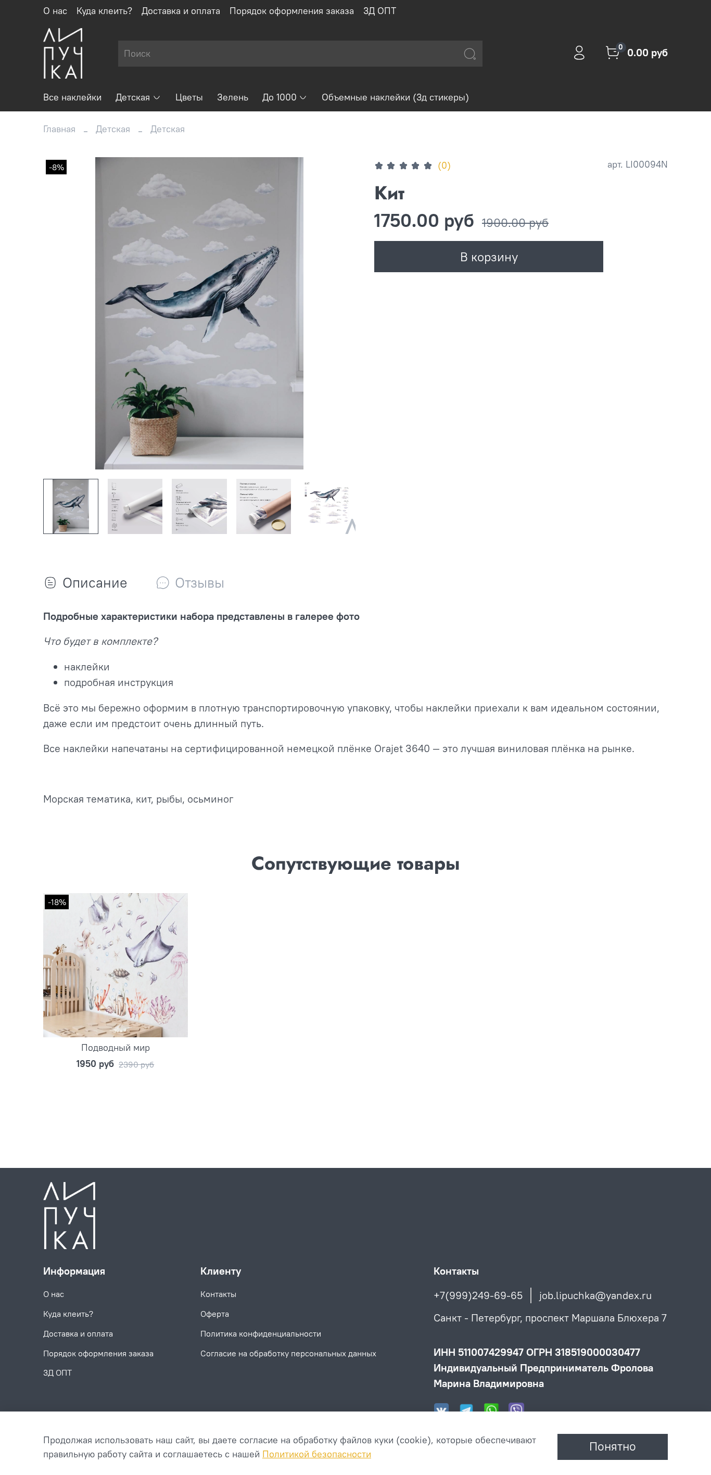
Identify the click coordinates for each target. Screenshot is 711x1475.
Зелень (232, 97)
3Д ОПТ (379, 11)
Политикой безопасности (316, 1454)
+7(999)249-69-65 (478, 1295)
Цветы (189, 97)
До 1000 (279, 97)
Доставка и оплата (181, 11)
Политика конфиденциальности (260, 1333)
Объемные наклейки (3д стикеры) (395, 97)
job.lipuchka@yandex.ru (595, 1295)
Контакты (218, 1294)
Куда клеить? (104, 11)
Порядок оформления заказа (292, 11)
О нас (55, 11)
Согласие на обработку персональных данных (288, 1353)
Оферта (214, 1313)
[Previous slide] (62, 313)
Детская (133, 97)
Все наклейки (72, 97)
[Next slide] (337, 313)
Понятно (612, 1446)
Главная (59, 129)
